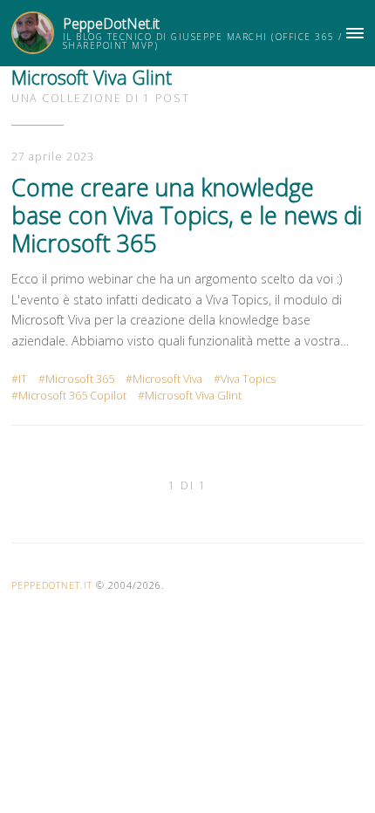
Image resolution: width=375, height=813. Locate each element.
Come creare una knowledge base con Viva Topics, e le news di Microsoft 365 (186, 215)
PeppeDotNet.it (111, 23)
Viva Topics (248, 379)
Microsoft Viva (167, 379)
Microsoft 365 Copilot (72, 395)
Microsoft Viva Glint (193, 395)
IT (22, 379)
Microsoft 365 (79, 379)
